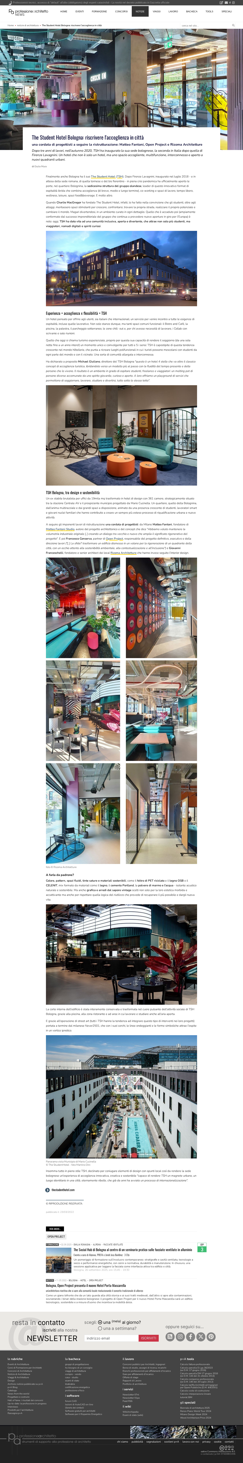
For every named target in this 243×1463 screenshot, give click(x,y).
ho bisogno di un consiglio (78, 1367)
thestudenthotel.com (63, 1189)
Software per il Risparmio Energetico (83, 1414)
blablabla (70, 1384)
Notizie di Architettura (19, 1374)
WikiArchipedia (130, 1411)
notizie (140, 11)
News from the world (18, 1393)
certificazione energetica (77, 1387)
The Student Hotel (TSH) (107, 176)
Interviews (13, 1406)
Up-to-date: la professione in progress (27, 1403)
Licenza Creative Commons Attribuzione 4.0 (212, 1451)
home (63, 11)
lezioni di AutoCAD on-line (79, 1404)
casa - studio (71, 1377)
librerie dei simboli (74, 1407)
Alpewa (97, 1244)
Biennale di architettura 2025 (195, 1407)
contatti (229, 1441)
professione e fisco (74, 1390)
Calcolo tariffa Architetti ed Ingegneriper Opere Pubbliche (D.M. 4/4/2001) (199, 1386)
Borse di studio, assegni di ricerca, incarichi (144, 1367)
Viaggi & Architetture (18, 1377)
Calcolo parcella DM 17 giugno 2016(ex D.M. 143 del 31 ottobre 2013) (199, 1374)
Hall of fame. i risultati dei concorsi (25, 1400)
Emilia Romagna (82, 1244)
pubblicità (137, 1441)
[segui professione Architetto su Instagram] (180, 1336)
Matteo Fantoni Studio (60, 529)
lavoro (173, 11)
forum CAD (71, 1401)
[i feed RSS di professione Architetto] (170, 1336)
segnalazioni (153, 1441)
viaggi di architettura (75, 1370)
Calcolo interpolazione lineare (195, 1393)
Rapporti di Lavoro (132, 1380)
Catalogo (12, 1390)
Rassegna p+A (15, 1413)
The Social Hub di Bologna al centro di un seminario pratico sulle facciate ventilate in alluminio (133, 1249)
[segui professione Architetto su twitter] (200, 1336)
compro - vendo (73, 1374)
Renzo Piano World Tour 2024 (195, 1411)
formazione (99, 11)
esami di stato (72, 1380)
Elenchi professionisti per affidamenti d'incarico (147, 1370)
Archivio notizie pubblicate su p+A (25, 1384)
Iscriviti (148, 1338)
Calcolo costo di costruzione (194, 1390)
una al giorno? (122, 1322)
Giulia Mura (40, 166)
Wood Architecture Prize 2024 (195, 1417)
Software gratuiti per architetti (80, 1410)
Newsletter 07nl (131, 1394)
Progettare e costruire (18, 1396)
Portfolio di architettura (134, 1384)
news (19, 14)
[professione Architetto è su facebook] (190, 1336)
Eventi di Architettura (18, 1364)
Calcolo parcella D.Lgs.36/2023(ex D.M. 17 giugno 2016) (196, 1369)
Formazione (52, 1244)
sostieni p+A (171, 1441)
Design (11, 1380)
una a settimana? (119, 1328)
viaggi (156, 11)
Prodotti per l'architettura (20, 1409)
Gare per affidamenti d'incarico (138, 1374)
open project (56, 1236)
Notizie (50, 1280)
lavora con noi (190, 1441)
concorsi (121, 11)
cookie (217, 1441)
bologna (73, 1280)
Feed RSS (127, 1401)
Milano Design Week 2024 (193, 1414)
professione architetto (28, 11)
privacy (206, 1441)
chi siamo (122, 1441)
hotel (83, 1280)
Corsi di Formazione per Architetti (25, 1367)
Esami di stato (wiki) (133, 1415)
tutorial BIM (186, 1397)
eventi (80, 11)
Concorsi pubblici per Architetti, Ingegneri (144, 1364)
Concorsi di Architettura (20, 1370)
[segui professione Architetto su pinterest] (211, 1336)
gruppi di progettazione (77, 1364)
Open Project (114, 539)
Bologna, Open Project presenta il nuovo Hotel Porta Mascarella (86, 1285)
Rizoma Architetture (123, 553)
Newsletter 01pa (131, 1397)
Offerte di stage (130, 1377)
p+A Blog (12, 1387)
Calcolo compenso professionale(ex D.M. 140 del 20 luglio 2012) (197, 1380)
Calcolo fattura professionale (195, 1364)
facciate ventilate (113, 1244)
